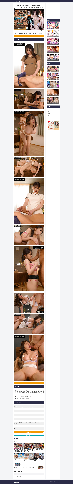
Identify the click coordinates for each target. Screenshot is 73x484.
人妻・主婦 (31, 427)
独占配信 (24, 427)
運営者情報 (52, 481)
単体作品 (27, 427)
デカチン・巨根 (38, 427)
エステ (42, 427)
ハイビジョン (21, 427)
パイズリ (34, 427)
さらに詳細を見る (29, 432)
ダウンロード (29, 36)
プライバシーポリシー (57, 481)
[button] (59, 16)
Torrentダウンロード (29, 435)
